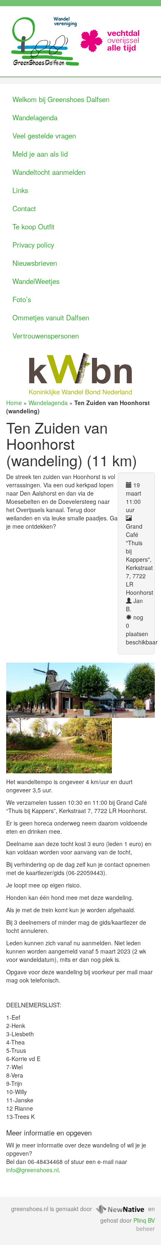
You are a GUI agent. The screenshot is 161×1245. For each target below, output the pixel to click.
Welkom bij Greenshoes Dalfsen (60, 99)
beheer (145, 1228)
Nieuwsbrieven (34, 263)
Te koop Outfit (33, 226)
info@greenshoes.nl (32, 1170)
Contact (24, 208)
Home (14, 402)
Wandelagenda (34, 117)
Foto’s (21, 299)
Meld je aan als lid (40, 154)
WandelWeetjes (35, 281)
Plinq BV (144, 1220)
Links (20, 190)
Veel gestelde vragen (44, 136)
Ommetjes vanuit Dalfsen (50, 317)
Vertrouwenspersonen (45, 336)
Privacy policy (33, 245)
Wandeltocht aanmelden (48, 172)
